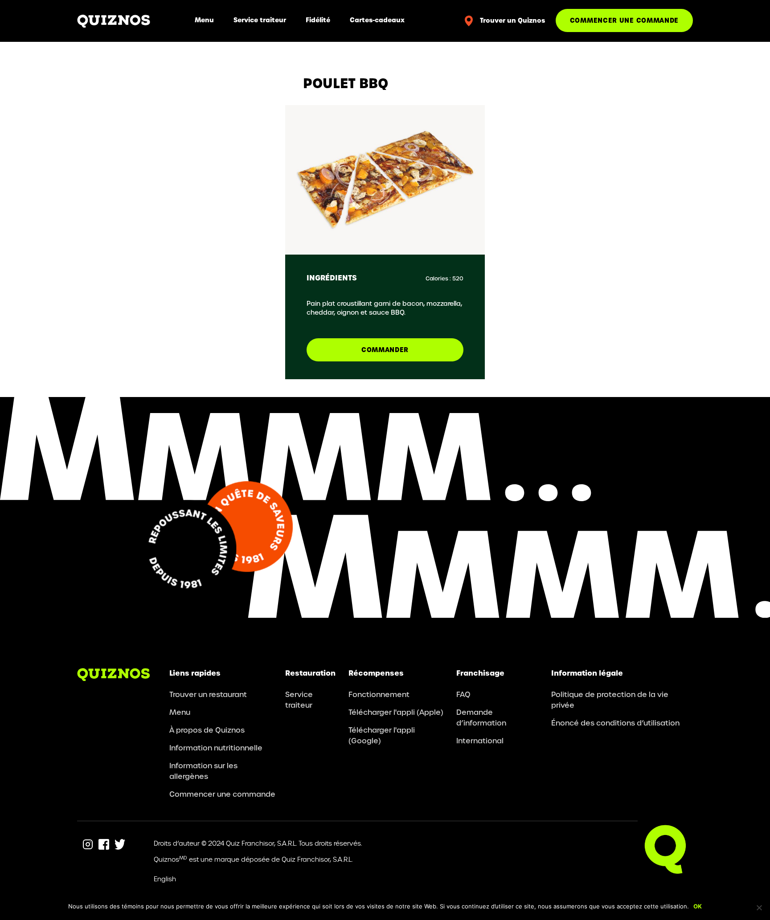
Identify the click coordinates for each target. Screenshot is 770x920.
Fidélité (318, 20)
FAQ (463, 694)
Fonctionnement (379, 694)
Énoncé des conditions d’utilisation (615, 722)
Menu (204, 20)
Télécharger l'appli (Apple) (395, 712)
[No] (758, 907)
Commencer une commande (624, 20)
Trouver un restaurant (208, 694)
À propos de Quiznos (207, 729)
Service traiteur (259, 20)
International (480, 740)
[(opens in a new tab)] (87, 844)
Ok (697, 906)
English (165, 879)
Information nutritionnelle (215, 747)
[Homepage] (113, 20)
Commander (385, 349)
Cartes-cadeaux (377, 20)
